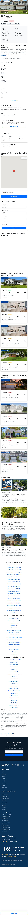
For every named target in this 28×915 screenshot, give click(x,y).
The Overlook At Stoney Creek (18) (14, 674)
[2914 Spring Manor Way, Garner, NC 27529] (14, 306)
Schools (14, 651)
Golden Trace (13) (14, 678)
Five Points (4, 800)
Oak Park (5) (14, 686)
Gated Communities (6, 827)
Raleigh (3, 785)
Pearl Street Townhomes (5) (14, 690)
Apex (3, 771)
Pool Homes (4, 831)
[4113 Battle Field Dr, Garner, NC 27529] (14, 282)
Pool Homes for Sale (14, 635)
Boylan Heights (5, 794)
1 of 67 (25, 12)
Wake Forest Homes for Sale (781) (14, 574)
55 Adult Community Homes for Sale (14, 637)
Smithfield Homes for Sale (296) (14, 610)
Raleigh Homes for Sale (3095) (14, 564)
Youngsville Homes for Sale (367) (14, 600)
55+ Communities (5, 823)
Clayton (3, 776)
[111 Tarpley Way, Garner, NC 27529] (14, 432)
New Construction (5, 820)
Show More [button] (13, 100)
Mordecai (3, 803)
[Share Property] (23, 2)
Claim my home (14, 126)
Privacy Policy (12, 864)
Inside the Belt (4, 801)
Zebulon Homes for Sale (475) (14, 593)
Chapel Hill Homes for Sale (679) (14, 584)
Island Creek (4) (14, 702)
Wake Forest (4, 787)
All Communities (13, 707)
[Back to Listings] (2, 2)
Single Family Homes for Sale (14, 620)
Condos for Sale (14, 625)
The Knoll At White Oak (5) (14, 688)
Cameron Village (5, 796)
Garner (3, 781)
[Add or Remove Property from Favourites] (26, 2)
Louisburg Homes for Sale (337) (14, 605)
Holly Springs (4, 783)
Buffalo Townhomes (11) (14, 681)
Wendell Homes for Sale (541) (14, 591)
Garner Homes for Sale (14, 618)
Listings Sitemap (5, 864)
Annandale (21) (14, 669)
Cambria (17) (14, 676)
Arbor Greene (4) (14, 695)
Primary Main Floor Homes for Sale (14, 639)
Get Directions (14, 196)
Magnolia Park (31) (14, 662)
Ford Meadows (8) (14, 683)
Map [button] (23, 157)
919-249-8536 (13, 842)
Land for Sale (14, 627)
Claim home (14, 913)
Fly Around (5, 12)
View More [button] (3, 55)
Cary (2, 772)
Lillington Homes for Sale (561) (14, 588)
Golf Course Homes (6, 829)
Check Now (14, 754)
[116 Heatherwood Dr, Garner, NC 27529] (14, 354)
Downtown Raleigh (5, 798)
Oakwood (4, 807)
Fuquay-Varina (4, 780)
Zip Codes (14, 654)
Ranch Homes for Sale (14, 649)
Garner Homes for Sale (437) (14, 595)
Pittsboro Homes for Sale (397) (14, 598)
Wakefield (3, 809)
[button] (12, 765)
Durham (3, 778)
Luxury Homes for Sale (14, 632)
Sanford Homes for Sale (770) (14, 579)
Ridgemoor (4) (14, 700)
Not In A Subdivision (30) (14, 664)
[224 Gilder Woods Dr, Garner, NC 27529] (14, 456)
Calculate (14, 228)
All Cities (13, 612)
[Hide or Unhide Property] (20, 2)
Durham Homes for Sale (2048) (14, 567)
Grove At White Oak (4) (14, 705)
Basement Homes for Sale (14, 646)
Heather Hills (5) (14, 693)
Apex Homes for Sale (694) (14, 581)
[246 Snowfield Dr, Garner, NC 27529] (14, 408)
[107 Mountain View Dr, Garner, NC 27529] (14, 384)
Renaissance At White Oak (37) (14, 659)
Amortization (5, 222)
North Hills (4, 805)
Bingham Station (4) (14, 697)
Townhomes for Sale (14, 623)
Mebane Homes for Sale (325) (14, 607)
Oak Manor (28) (14, 666)
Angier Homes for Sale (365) (14, 603)
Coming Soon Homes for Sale (14, 642)
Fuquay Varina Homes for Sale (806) (14, 572)
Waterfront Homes (5, 825)
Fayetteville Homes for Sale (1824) (14, 569)
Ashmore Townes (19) (14, 671)
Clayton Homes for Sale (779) (14, 576)
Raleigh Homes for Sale (6, 814)
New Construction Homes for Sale (14, 630)
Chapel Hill (4, 774)
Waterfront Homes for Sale (14, 644)
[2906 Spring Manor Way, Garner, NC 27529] (14, 330)
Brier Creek (4, 792)
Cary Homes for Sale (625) (14, 586)
